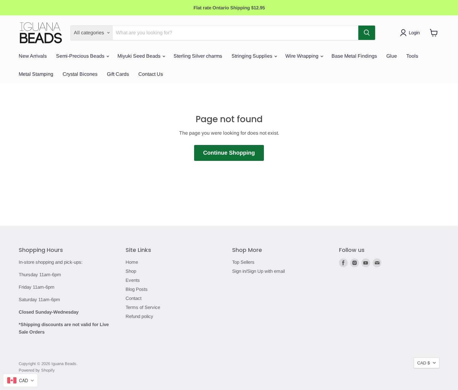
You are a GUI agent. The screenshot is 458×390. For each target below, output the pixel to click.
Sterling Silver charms (198, 56)
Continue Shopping (229, 153)
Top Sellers (243, 262)
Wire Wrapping (302, 56)
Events (133, 280)
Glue (391, 56)
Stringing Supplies (252, 56)
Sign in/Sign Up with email (258, 271)
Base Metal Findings (354, 56)
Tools (412, 56)
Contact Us (150, 74)
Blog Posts (137, 289)
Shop (131, 271)
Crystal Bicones (80, 74)
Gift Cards (118, 74)
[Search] (366, 33)
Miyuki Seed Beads (139, 56)
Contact (133, 298)
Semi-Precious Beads (81, 56)
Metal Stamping (36, 74)
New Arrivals (33, 56)
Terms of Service (143, 307)
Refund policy (139, 316)
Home (132, 262)
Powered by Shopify (37, 370)
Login (414, 32)
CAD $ (423, 362)
